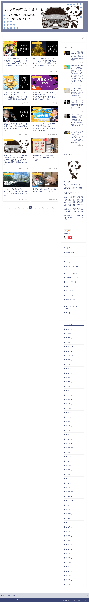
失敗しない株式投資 (72, 286)
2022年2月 (69, 536)
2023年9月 (69, 452)
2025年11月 (69, 351)
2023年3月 (69, 478)
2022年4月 (69, 527)
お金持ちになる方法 (72, 277)
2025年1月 (69, 390)
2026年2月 (69, 338)
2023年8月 (69, 456)
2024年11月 (69, 399)
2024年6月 (69, 412)
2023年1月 (69, 487)
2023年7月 (69, 461)
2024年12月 (69, 395)
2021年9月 (69, 558)
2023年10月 (69, 448)
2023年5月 (69, 470)
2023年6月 (69, 465)
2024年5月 (69, 417)
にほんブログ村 (68, 233)
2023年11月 (69, 443)
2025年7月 (69, 364)
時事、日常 (69, 295)
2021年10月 (69, 553)
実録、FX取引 (70, 291)
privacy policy (70, 252)
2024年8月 (69, 408)
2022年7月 (69, 514)
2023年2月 (69, 483)
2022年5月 (69, 522)
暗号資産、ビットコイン (73, 301)
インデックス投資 (71, 273)
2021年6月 (69, 571)
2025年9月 (69, 360)
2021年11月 (69, 549)
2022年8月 (69, 509)
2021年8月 (69, 562)
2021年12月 (69, 544)
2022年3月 (69, 531)
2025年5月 (69, 373)
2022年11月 (69, 496)
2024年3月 (69, 426)
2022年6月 (69, 518)
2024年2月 (69, 430)
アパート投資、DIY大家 (73, 268)
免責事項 (19, 599)
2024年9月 (69, 404)
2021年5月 (69, 575)
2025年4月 (69, 377)
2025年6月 (69, 368)
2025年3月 (69, 382)
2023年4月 (69, 474)
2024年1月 (69, 434)
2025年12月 (69, 346)
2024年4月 (69, 421)
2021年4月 (69, 580)
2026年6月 (69, 329)
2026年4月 (69, 333)
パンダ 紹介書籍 (71, 282)
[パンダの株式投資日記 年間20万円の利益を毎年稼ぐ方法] (43, 28)
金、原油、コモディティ (73, 314)
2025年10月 (69, 355)
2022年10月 (69, 500)
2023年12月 (69, 439)
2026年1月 (69, 342)
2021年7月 (69, 566)
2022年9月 (69, 505)
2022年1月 (69, 540)
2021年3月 (69, 584)
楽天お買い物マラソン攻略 (73, 307)
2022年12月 (69, 492)
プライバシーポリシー (9, 599)
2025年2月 (69, 386)
